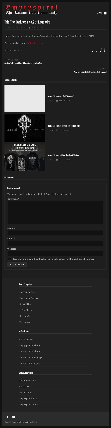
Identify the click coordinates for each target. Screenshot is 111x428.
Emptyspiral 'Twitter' (28, 404)
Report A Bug (25, 392)
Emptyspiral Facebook (29, 345)
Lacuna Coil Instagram (29, 363)
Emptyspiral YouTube (29, 398)
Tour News (24, 322)
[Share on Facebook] (96, 51)
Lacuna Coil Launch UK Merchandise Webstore (24, 157)
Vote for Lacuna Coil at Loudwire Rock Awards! (90, 72)
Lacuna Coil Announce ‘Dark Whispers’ (24, 98)
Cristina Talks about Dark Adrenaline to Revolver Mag (23, 63)
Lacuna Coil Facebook (29, 351)
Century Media (26, 339)
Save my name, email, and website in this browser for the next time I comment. (54, 259)
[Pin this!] (105, 51)
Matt (25, 28)
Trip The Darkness (12, 50)
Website (11, 248)
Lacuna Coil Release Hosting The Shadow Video (24, 128)
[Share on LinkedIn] (101, 51)
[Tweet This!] (93, 51)
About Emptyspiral (27, 380)
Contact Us (24, 386)
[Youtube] (14, 417)
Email (11, 238)
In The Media (25, 310)
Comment (13, 199)
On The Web (25, 316)
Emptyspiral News (27, 292)
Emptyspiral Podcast (28, 298)
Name (11, 228)
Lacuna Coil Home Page (30, 357)
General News (11, 28)
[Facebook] (7, 417)
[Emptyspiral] (31, 14)
